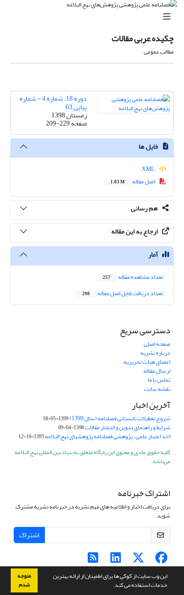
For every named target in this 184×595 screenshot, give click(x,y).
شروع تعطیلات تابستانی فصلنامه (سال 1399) (119, 418)
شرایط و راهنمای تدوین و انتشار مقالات (127, 427)
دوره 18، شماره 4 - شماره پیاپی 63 (53, 102)
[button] (111, 586)
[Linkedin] (116, 560)
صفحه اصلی (157, 344)
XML (149, 169)
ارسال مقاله (156, 371)
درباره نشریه (155, 353)
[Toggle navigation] (94, 17)
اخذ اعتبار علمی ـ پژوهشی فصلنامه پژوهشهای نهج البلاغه (107, 436)
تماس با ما (159, 380)
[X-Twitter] (138, 560)
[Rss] (93, 560)
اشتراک (29, 535)
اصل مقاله (133, 181)
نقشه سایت (157, 389)
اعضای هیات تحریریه (147, 362)
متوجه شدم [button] (24, 580)
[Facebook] (161, 560)
